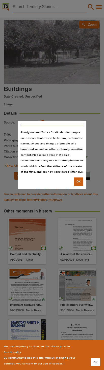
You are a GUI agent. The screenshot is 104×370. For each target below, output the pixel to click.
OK (78, 181)
